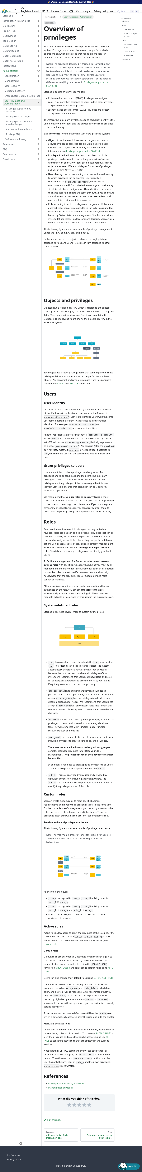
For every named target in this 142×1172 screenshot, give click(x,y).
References (125, 59)
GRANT (60, 383)
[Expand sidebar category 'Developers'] (39, 159)
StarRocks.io (13, 1155)
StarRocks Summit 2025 (33, 11)
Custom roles (129, 51)
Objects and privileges (126, 20)
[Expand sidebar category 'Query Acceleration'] (39, 61)
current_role (50, 944)
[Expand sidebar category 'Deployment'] (39, 36)
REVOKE (74, 383)
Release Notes (58, 11)
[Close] (138, 2)
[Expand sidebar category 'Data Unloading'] (39, 51)
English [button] (25, 11)
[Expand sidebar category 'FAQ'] (39, 149)
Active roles (128, 55)
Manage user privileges (60, 1087)
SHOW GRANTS (103, 1033)
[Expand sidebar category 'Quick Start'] (39, 26)
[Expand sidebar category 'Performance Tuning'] (39, 139)
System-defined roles (130, 46)
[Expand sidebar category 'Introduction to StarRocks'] (39, 21)
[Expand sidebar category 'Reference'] (39, 144)
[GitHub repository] (71, 11)
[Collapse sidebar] (21, 1143)
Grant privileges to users (130, 35)
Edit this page (54, 1119)
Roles (123, 40)
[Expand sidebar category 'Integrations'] (39, 66)
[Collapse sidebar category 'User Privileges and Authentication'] (39, 102)
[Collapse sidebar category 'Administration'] (39, 71)
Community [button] (82, 11)
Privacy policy (101, 11)
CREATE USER (63, 967)
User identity (129, 29)
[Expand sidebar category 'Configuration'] (39, 76)
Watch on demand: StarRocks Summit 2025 (71, 2)
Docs (8, 11)
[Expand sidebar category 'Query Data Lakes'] (39, 56)
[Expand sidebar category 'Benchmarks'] (39, 154)
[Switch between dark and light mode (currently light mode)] (112, 11)
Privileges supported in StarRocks (84, 151)
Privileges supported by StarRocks (66, 1083)
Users (123, 25)
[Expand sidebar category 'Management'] (39, 81)
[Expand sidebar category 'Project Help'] (39, 31)
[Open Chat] (129, 1166)
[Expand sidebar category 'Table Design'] (39, 41)
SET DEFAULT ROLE (104, 977)
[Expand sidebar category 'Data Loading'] (39, 46)
